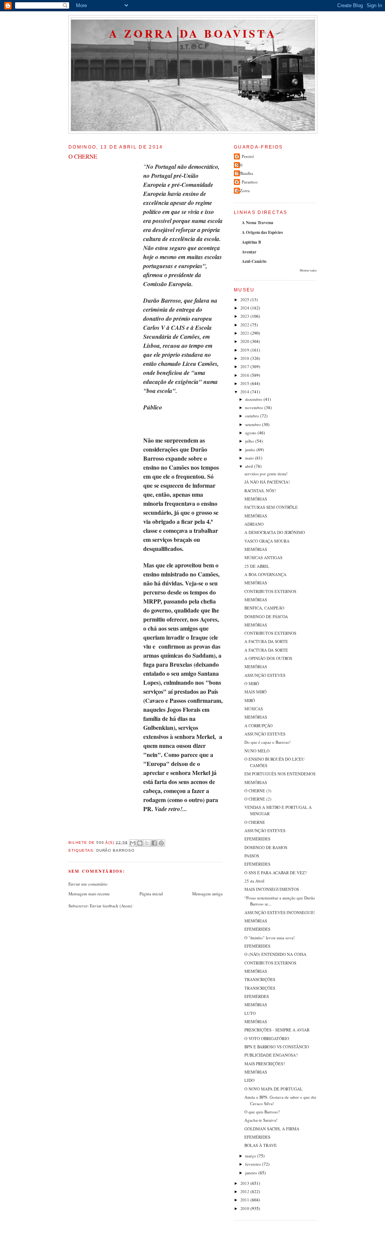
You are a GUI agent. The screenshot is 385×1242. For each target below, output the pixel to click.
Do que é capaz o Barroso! (267, 742)
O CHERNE (254, 822)
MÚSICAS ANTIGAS (263, 557)
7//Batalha (244, 173)
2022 (245, 325)
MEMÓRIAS (255, 499)
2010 (245, 1208)
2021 (245, 333)
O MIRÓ (251, 683)
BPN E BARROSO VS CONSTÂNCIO (276, 1046)
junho (250, 449)
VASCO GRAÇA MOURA (267, 541)
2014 (245, 391)
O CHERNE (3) (257, 790)
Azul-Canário (254, 261)
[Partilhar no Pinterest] (161, 843)
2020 (245, 341)
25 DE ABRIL (256, 566)
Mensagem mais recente (89, 893)
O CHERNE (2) (257, 799)
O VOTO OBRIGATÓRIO (266, 1038)
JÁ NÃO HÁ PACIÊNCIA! (267, 482)
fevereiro (253, 1164)
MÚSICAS (253, 708)
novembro (254, 407)
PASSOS (251, 855)
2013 (245, 1183)
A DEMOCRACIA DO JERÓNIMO (274, 532)
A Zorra (243, 190)
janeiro (251, 1172)
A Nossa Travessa (257, 223)
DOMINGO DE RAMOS (265, 847)
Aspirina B (251, 242)
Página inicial (151, 893)
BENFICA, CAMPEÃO (264, 608)
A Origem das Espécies (262, 232)
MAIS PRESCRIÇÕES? (264, 1063)
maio (250, 458)
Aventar (249, 252)
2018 (245, 358)
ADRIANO (254, 524)
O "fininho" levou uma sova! (269, 937)
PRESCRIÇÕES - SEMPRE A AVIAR (276, 1030)
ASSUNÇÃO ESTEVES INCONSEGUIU (279, 912)
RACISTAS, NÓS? (260, 490)
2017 (245, 366)
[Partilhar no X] (147, 843)
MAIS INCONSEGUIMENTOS (271, 889)
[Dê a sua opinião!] (140, 843)
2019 (245, 350)
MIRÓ (249, 700)
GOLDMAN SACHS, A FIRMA (271, 1128)
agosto (251, 432)
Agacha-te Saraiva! (260, 1120)
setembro (253, 424)
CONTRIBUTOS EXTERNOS (270, 591)
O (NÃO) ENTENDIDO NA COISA (275, 954)
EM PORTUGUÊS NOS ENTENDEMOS (279, 773)
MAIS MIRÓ (255, 692)
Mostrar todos (308, 270)
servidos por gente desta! (266, 473)
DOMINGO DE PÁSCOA (266, 616)
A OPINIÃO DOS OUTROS (268, 658)
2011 (245, 1200)
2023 (245, 316)
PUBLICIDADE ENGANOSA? (271, 1055)
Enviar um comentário (88, 884)
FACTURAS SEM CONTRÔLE (271, 507)
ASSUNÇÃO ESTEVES (264, 675)
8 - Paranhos (247, 182)
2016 (245, 375)
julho (250, 441)
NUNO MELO (257, 751)
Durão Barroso (115, 850)
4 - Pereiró (245, 156)
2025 (245, 299)
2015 (245, 383)
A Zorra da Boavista (193, 33)
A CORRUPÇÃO (258, 725)
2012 (245, 1191)
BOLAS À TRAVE (260, 1145)
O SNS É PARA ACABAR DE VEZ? (275, 872)
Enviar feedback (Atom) (111, 905)
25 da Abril (254, 881)
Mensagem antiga (207, 893)
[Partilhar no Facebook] (154, 843)
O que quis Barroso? (262, 1112)
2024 (245, 308)
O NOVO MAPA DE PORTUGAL (273, 1089)
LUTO (250, 1013)
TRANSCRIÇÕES (259, 979)
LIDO (249, 1080)
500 (239, 165)
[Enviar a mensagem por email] (132, 843)
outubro (252, 416)
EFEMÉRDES (256, 996)
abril (249, 466)
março (251, 1156)
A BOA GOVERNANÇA (265, 574)
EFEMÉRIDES (257, 839)
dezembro (254, 399)
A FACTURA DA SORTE (266, 641)
